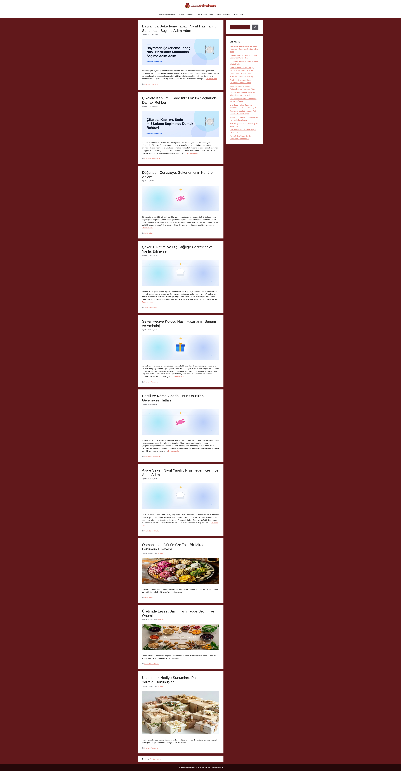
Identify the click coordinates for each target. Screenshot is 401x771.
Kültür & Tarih (238, 14)
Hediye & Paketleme (186, 14)
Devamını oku (211, 79)
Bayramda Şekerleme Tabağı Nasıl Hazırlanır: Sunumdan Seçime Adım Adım (244, 49)
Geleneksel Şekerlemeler (166, 14)
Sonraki (157, 759)
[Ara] (255, 27)
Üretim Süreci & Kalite (205, 14)
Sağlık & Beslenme (223, 14)
